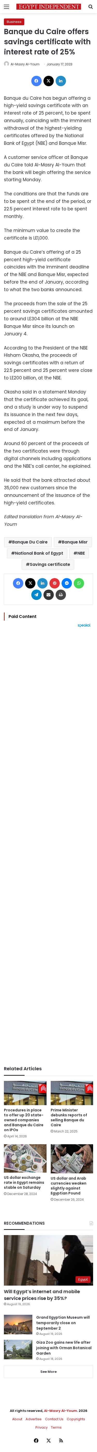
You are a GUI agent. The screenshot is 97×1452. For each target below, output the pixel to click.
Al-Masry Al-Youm (25, 64)
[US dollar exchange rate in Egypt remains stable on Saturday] (25, 1158)
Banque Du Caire (30, 542)
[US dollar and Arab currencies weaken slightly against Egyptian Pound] (72, 1158)
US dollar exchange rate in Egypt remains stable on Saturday (24, 1182)
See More (48, 1371)
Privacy (41, 1427)
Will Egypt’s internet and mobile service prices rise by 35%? (42, 1294)
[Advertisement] (48, 846)
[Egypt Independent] (48, 7)
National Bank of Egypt (39, 553)
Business (14, 21)
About (17, 1419)
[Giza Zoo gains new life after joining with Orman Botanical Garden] (18, 1349)
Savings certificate (50, 564)
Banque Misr (75, 542)
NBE (81, 553)
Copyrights (76, 1419)
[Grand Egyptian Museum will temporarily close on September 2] (18, 1324)
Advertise (34, 1419)
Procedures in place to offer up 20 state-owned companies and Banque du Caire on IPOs (23, 1119)
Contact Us (54, 1419)
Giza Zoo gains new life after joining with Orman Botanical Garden (64, 1348)
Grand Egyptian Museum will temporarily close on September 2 (63, 1323)
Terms (56, 1427)
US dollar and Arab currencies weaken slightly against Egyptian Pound (68, 1186)
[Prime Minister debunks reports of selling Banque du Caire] (72, 1093)
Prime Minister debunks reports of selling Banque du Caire (69, 1117)
